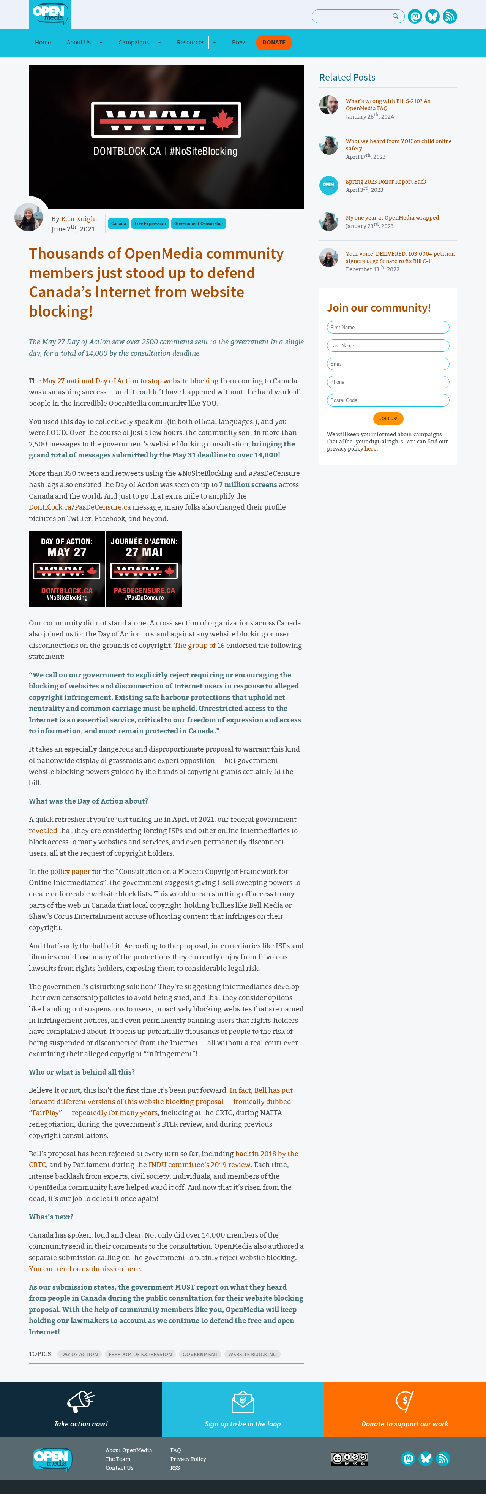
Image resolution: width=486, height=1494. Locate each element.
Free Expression (150, 223)
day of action (79, 1354)
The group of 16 (199, 645)
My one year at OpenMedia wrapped (392, 217)
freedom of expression (140, 1354)
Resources (190, 42)
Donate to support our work (404, 1424)
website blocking (252, 1354)
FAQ (175, 1450)
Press (239, 42)
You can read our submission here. (85, 1269)
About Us (79, 42)
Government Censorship (198, 223)
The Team (118, 1458)
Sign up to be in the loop (243, 1424)
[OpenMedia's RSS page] (450, 16)
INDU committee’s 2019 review (199, 1165)
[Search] (396, 16)
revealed (43, 831)
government (200, 1354)
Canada (118, 223)
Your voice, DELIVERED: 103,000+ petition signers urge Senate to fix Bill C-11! (400, 257)
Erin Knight (79, 218)
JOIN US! (388, 418)
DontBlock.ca (50, 507)
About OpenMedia (129, 1450)
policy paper (70, 871)
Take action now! (81, 1424)
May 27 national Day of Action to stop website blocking (131, 381)
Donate (274, 42)
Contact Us (120, 1467)
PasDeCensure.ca (103, 507)
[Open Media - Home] (50, 14)
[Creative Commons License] (349, 1459)
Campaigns (133, 42)
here (370, 448)
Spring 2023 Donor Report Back (386, 181)
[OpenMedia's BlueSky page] (432, 16)
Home (43, 42)
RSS (175, 1467)
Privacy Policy (188, 1458)
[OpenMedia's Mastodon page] (415, 16)
